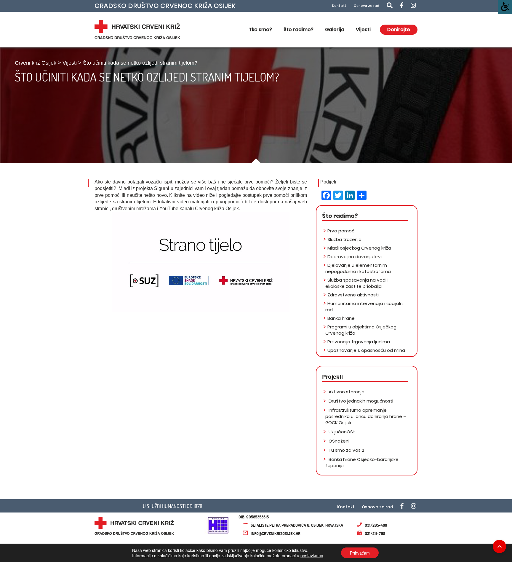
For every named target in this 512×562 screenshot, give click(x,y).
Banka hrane (341, 318)
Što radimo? (298, 29)
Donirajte (398, 29)
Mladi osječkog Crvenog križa (359, 248)
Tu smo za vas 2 (345, 450)
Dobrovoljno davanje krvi (354, 256)
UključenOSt (341, 432)
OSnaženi (338, 441)
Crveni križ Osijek (35, 63)
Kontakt (339, 6)
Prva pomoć (340, 231)
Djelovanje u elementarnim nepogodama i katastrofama (358, 268)
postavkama (311, 555)
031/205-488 (376, 525)
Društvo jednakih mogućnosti (360, 401)
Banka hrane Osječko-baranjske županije (362, 462)
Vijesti (363, 29)
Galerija (334, 29)
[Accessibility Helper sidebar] (505, 7)
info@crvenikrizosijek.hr (275, 533)
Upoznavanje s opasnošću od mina (366, 350)
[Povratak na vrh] (499, 546)
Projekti (332, 377)
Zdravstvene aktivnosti (353, 295)
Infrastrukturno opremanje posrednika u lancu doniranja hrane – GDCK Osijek (365, 416)
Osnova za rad (366, 6)
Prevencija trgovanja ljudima (358, 342)
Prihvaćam (360, 553)
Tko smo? (260, 29)
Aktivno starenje (345, 392)
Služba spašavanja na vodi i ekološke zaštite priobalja (356, 283)
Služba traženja (344, 239)
